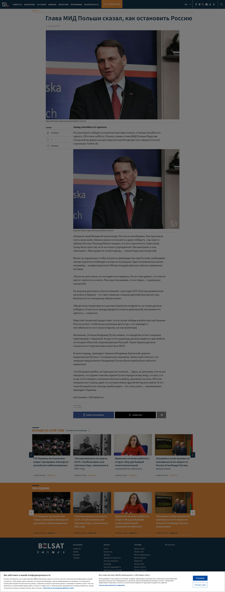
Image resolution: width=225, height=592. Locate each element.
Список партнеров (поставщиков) (112, 585)
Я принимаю (200, 578)
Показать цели (200, 585)
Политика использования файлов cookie (58, 588)
